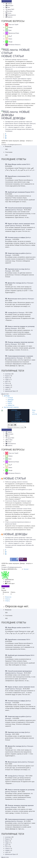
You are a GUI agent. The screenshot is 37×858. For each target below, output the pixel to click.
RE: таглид (8, 312)
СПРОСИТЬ (7, 1)
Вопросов (8, 597)
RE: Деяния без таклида (13, 283)
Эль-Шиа (9, 11)
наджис (7, 387)
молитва (7, 374)
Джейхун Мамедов (17, 210)
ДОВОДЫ (7, 396)
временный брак (10, 391)
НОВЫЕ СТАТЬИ (12, 56)
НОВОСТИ (11, 405)
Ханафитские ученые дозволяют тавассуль (18, 121)
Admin (28, 164)
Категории (10, 5)
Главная (9, 3)
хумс (6, 389)
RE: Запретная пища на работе (15, 253)
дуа (6, 381)
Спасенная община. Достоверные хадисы (18, 78)
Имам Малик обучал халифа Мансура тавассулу (20, 123)
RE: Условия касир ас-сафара (15, 237)
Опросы (7, 599)
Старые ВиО (10, 9)
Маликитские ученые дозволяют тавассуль (18, 125)
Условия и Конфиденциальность (11, 144)
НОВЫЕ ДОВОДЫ (13, 118)
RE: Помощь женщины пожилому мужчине (19, 342)
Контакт (26, 569)
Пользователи (11, 15)
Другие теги (5, 394)
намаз (7, 385)
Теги (8, 7)
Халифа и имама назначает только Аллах (18, 86)
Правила (9, 17)
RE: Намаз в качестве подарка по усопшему (20, 326)
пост (6, 383)
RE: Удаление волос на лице (14, 269)
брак (6, 378)
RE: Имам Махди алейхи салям (15, 164)
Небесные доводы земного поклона (16, 59)
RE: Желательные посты (13, 299)
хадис (7, 379)
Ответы (7, 601)
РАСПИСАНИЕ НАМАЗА (11, 407)
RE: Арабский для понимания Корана (17, 192)
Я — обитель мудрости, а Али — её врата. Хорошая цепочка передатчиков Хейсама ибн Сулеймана (19, 129)
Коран (7, 376)
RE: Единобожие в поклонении (15, 176)
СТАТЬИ (10, 398)
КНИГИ (10, 403)
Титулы (9, 13)
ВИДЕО (10, 401)
